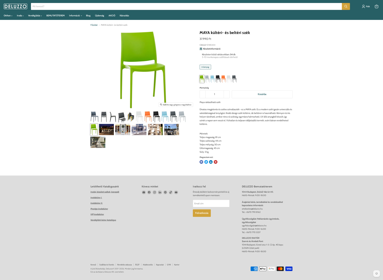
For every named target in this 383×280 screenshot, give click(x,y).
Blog (88, 15)
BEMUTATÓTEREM (55, 15)
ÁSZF (137, 264)
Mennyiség (204, 88)
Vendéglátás (34, 15)
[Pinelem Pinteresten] (215, 162)
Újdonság (99, 15)
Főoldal (94, 25)
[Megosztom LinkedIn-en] (211, 162)
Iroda (19, 15)
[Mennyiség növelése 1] (227, 94)
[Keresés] (346, 6)
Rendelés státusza (124, 264)
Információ (74, 15)
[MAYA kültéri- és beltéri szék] (104, 117)
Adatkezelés (148, 264)
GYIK (169, 264)
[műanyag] (206, 70)
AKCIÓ (112, 15)
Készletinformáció (212, 49)
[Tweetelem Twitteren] (206, 162)
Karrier (176, 264)
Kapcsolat (160, 264)
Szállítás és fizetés (106, 264)
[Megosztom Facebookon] (201, 162)
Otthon (7, 15)
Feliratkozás (201, 212)
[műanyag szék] (94, 117)
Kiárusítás (124, 15)
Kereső (93, 264)
